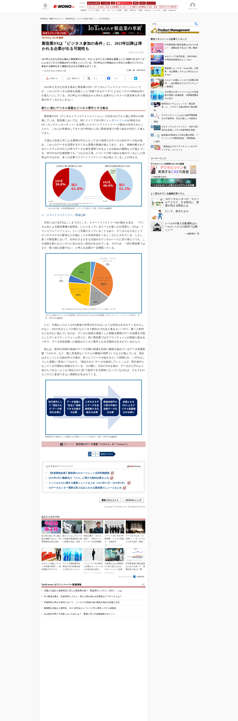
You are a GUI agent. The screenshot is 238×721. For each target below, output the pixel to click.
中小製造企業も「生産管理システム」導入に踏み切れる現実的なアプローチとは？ (83, 596)
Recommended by (126, 577)
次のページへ (107, 454)
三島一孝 (131, 70)
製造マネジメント (57, 19)
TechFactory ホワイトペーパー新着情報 (61, 584)
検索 (196, 24)
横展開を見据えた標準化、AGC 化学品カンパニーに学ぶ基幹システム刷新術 (80, 608)
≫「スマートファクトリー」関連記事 (63, 215)
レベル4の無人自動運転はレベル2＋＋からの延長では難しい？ (181, 226)
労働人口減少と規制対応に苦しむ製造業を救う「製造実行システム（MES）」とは (83, 590)
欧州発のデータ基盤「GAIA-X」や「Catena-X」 (95, 444)
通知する (76, 78)
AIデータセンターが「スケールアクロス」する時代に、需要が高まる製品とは (182, 202)
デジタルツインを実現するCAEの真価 (167, 164)
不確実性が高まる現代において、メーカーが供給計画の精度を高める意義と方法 (82, 602)
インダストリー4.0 (117, 120)
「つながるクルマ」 (159, 177)
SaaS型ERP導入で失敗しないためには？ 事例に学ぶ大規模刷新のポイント (79, 614)
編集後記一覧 (193, 233)
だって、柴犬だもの (176, 211)
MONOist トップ (133, 500)
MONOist (44, 19)
